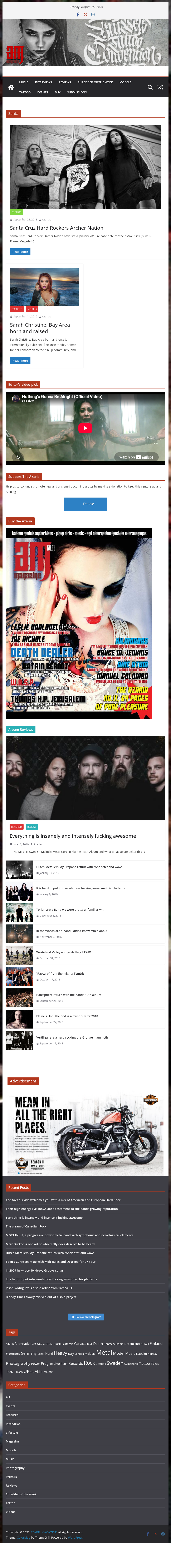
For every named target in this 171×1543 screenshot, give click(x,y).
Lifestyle (12, 1433)
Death (98, 1343)
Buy (57, 92)
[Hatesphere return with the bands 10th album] (19, 997)
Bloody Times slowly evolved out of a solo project (41, 1297)
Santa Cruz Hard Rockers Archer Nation (56, 227)
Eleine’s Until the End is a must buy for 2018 (67, 1016)
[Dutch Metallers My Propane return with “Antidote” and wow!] (19, 870)
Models (125, 82)
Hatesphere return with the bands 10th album (68, 995)
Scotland (101, 1363)
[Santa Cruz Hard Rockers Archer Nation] (85, 167)
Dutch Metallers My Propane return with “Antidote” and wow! (79, 867)
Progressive (50, 1363)
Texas (155, 1364)
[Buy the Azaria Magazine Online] (79, 531)
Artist (39, 1344)
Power (35, 1363)
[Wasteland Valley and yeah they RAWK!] (19, 955)
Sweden (115, 1363)
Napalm (141, 1353)
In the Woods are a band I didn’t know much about (71, 931)
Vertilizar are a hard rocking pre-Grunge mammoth (72, 1037)
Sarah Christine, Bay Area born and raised (40, 328)
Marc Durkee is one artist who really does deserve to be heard (50, 1244)
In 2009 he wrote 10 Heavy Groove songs (35, 1270)
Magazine (12, 1441)
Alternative (23, 1344)
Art (34, 1344)
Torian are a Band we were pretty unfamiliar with (70, 910)
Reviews (65, 82)
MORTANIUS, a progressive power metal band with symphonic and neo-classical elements (69, 1235)
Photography (18, 1363)
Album (10, 1344)
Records (75, 1363)
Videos (10, 1512)
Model (118, 1353)
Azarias (46, 219)
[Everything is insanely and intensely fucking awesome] (85, 778)
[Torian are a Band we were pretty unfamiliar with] (19, 912)
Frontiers (13, 1353)
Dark (89, 1344)
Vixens (48, 1372)
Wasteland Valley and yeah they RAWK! (63, 952)
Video (39, 1371)
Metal (104, 1352)
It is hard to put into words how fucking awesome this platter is (80, 888)
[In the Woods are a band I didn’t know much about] (19, 933)
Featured (17, 309)
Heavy (60, 1353)
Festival (145, 1344)
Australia (48, 1344)
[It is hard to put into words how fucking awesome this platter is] (19, 891)
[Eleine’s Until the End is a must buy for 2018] (19, 1019)
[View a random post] (160, 87)
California (67, 1344)
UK (27, 1371)
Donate (88, 504)
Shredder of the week (95, 82)
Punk (64, 1364)
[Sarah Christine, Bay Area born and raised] (44, 287)
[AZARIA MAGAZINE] (85, 21)
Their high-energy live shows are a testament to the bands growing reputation (62, 1209)
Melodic (90, 1354)
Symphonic (131, 1364)
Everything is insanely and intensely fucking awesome (73, 835)
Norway (152, 1354)
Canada (80, 1343)
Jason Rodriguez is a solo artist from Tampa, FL (39, 1288)
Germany (29, 1353)
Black (57, 1344)
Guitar (41, 1353)
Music (23, 82)
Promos (16, 212)
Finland (156, 1343)
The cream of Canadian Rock (26, 1226)
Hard (49, 1353)
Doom (119, 1344)
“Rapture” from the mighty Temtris (60, 973)
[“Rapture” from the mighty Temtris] (19, 976)
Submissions (77, 92)
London (79, 1353)
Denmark (109, 1344)
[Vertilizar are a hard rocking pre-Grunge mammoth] (19, 1040)
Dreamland (132, 1344)
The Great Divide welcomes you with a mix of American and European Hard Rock (63, 1200)
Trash (19, 1372)
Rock (89, 1362)
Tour (10, 1371)
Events (42, 92)
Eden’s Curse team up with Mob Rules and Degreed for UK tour (51, 1262)
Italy (71, 1353)
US (32, 1372)
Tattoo (25, 92)
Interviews (43, 82)
